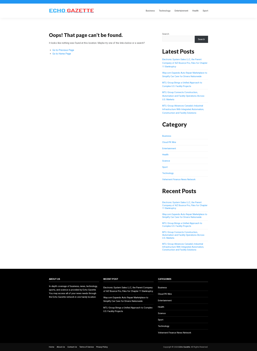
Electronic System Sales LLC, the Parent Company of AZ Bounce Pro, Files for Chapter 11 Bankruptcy (184, 63)
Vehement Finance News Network (178, 179)
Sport (205, 11)
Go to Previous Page (63, 50)
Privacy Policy (102, 347)
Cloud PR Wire (169, 142)
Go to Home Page (62, 53)
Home (51, 347)
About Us (61, 347)
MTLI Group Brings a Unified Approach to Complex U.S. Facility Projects (182, 225)
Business (150, 11)
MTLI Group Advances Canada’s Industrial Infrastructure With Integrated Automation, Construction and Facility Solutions (183, 109)
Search (165, 34)
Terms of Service (86, 347)
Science (166, 160)
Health (195, 11)
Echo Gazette (184, 347)
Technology (164, 11)
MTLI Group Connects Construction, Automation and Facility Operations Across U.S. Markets (183, 96)
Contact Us (72, 347)
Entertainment (181, 11)
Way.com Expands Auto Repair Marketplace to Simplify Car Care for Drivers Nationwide (184, 216)
